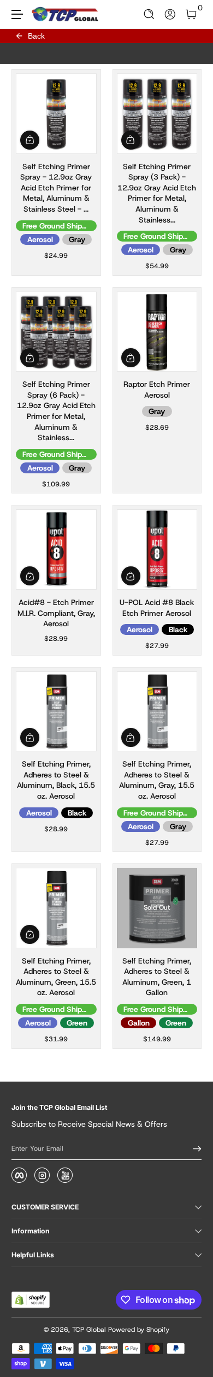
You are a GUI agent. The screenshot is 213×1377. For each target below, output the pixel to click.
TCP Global (89, 1329)
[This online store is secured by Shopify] (30, 1300)
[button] (149, 14)
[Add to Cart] (29, 140)
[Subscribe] (193, 1148)
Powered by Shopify (138, 1329)
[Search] (149, 14)
